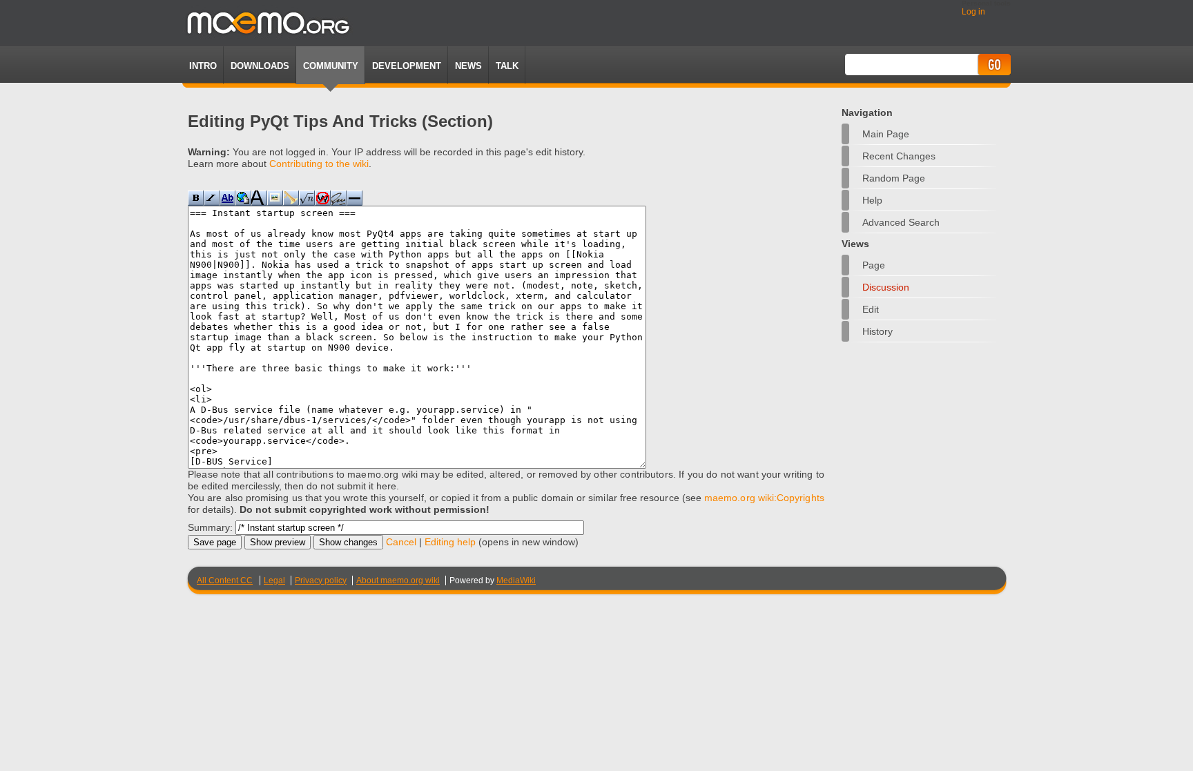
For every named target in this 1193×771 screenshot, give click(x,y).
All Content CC (225, 580)
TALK (507, 66)
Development (406, 66)
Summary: (210, 527)
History (877, 331)
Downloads (260, 66)
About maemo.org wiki (398, 580)
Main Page (885, 133)
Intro (203, 66)
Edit (870, 309)
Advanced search (901, 222)
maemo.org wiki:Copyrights (764, 497)
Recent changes (898, 156)
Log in (973, 12)
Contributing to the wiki (319, 163)
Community (330, 66)
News (468, 66)
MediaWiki (516, 580)
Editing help (450, 541)
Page (873, 265)
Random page (893, 178)
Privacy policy (321, 580)
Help (872, 200)
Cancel (401, 541)
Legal (274, 580)
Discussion (885, 287)
